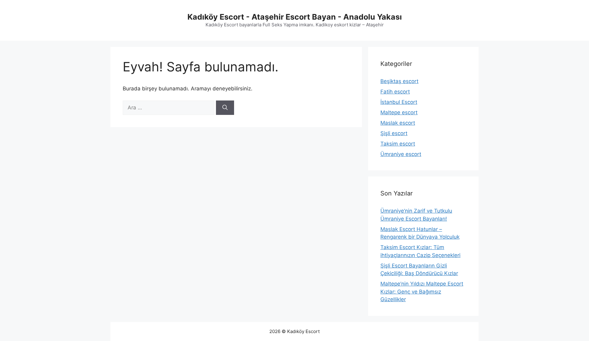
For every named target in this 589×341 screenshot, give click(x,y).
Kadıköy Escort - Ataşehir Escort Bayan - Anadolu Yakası (294, 16)
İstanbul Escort (398, 102)
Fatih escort (395, 92)
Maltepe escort (399, 112)
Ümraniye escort (400, 154)
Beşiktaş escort (399, 81)
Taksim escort (397, 144)
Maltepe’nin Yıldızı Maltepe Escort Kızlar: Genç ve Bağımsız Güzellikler (421, 291)
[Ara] (225, 107)
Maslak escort (397, 123)
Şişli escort (393, 133)
